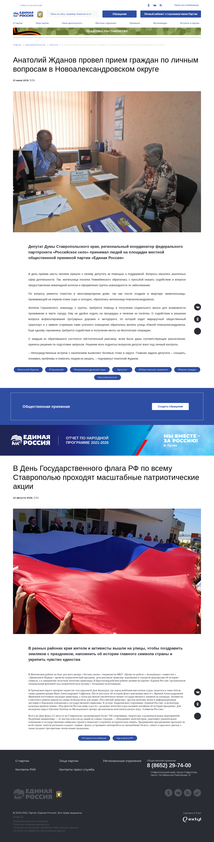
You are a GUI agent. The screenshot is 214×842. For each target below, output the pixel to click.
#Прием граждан (187, 369)
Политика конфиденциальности (31, 824)
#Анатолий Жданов (28, 369)
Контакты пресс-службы (77, 769)
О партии (18, 23)
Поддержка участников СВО (107, 31)
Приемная (134, 23)
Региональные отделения (122, 761)
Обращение (119, 14)
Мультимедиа (160, 23)
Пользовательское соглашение (30, 821)
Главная (17, 45)
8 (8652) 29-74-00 (169, 765)
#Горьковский (56, 369)
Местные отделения (105, 23)
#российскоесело (107, 377)
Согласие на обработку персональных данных (39, 830)
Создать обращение (170, 406)
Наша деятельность (72, 23)
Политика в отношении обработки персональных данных (45, 827)
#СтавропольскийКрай (94, 738)
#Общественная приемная (153, 369)
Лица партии (42, 23)
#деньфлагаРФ (125, 738)
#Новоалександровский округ (90, 369)
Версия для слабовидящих (186, 5)
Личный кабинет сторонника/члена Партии (170, 14)
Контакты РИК (25, 769)
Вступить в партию (189, 23)
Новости (53, 45)
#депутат (122, 369)
